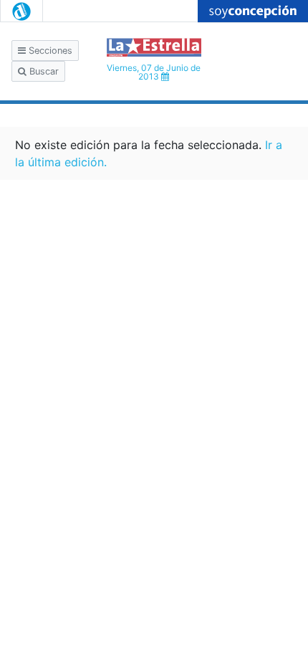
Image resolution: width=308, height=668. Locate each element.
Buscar (43, 71)
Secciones (49, 50)
